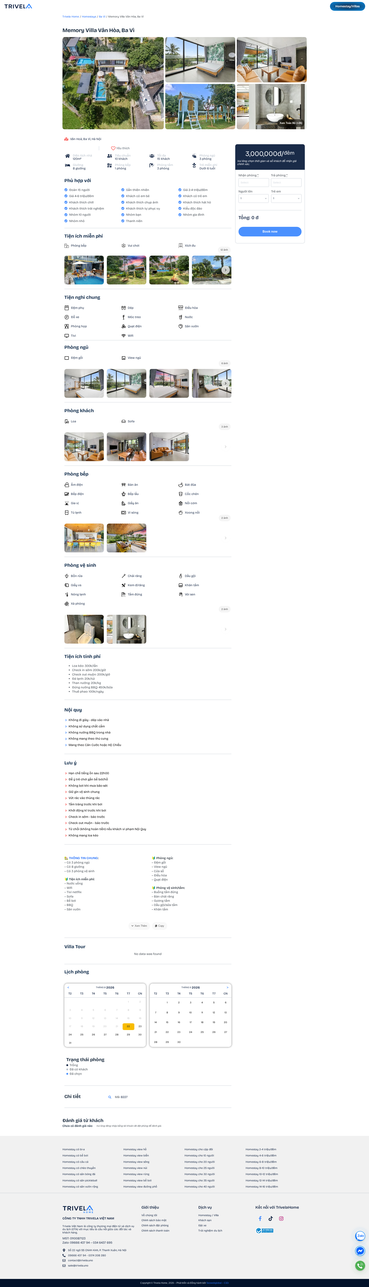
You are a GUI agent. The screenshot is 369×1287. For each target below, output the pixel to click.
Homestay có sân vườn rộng (80, 1186)
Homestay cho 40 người (199, 1186)
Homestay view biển (136, 1155)
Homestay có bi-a (73, 1149)
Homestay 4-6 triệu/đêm (261, 1155)
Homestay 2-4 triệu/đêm (261, 1149)
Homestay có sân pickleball (79, 1180)
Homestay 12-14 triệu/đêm (262, 1180)
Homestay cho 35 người (199, 1180)
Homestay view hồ (134, 1149)
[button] (113, 83)
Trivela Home (70, 16)
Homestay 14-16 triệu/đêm (262, 1186)
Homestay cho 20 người (199, 1162)
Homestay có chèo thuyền (79, 1168)
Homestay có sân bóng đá (78, 1174)
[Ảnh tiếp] (225, 270)
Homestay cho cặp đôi (198, 1149)
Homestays (89, 16)
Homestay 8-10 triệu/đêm (262, 1168)
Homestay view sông (136, 1162)
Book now (270, 231)
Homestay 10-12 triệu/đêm (262, 1174)
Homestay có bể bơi (75, 1155)
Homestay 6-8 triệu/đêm (261, 1162)
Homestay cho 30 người (199, 1174)
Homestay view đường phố (140, 1186)
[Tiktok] (271, 1218)
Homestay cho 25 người (199, 1168)
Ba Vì (102, 16)
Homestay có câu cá (75, 1162)
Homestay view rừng (136, 1174)
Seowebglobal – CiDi (217, 1283)
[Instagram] (281, 1218)
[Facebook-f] (260, 1218)
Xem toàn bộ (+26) (290, 123)
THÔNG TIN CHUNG (83, 858)
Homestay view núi (135, 1168)
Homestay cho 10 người (199, 1155)
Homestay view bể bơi (137, 1180)
